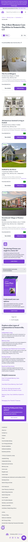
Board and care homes (7, 463)
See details (8, 88)
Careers (4, 435)
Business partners (6, 451)
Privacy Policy (5, 515)
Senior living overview (7, 482)
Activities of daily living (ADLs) (9, 508)
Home (3, 17)
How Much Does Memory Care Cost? (12, 384)
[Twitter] (15, 537)
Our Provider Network (7, 500)
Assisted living (5, 458)
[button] (22, 12)
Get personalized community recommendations (10, 270)
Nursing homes (5, 480)
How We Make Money (7, 441)
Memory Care (10, 17)
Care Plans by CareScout (8, 489)
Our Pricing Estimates (7, 443)
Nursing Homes (6, 356)
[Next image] (24, 59)
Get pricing (20, 88)
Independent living (6, 461)
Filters (6, 35)
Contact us (4, 432)
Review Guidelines (6, 446)
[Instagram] (12, 537)
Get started (14, 417)
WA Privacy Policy (6, 520)
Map (25, 35)
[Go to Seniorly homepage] (7, 534)
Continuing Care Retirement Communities (13, 348)
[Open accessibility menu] (3, 527)
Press (3, 438)
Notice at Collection (6, 517)
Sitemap (20, 534)
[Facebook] (10, 537)
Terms (3, 525)
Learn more (14, 310)
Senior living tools (6, 494)
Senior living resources (7, 492)
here (16, 5)
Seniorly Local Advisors (7, 502)
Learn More (14, 261)
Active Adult (5, 474)
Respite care (5, 471)
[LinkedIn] (18, 537)
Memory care (5, 466)
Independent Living (7, 332)
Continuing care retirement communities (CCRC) (13, 477)
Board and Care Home (8, 366)
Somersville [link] (4, 19)
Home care (4, 469)
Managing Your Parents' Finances (11, 400)
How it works (5, 497)
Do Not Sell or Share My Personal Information (12, 523)
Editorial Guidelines (6, 449)
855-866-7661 (22, 8)
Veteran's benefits (6, 505)
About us (4, 430)
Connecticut (18, 17)
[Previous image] (3, 59)
